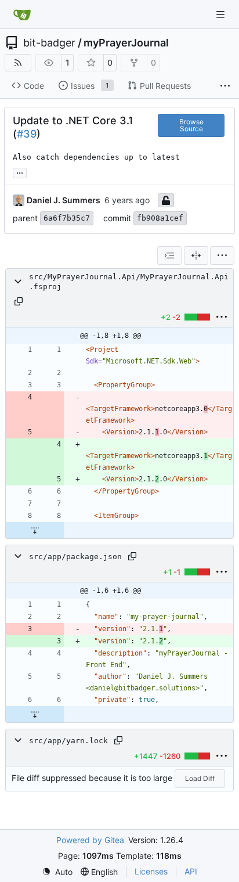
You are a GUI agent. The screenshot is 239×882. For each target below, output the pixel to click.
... (19, 171)
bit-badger (49, 43)
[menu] (222, 255)
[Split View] (196, 255)
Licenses (151, 871)
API (190, 871)
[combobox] (169, 255)
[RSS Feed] (18, 62)
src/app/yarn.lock (68, 740)
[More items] (225, 86)
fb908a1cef (160, 218)
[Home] (22, 14)
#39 (27, 134)
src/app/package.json (75, 556)
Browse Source (191, 125)
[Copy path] (18, 301)
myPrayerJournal (126, 43)
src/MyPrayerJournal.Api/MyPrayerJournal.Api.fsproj (129, 281)
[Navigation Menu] (221, 14)
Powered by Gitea (90, 840)
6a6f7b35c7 (67, 218)
